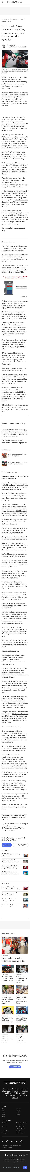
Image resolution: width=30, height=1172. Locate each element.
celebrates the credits (15, 530)
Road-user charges (8, 731)
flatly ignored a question (10, 122)
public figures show (20, 515)
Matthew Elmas (11, 45)
